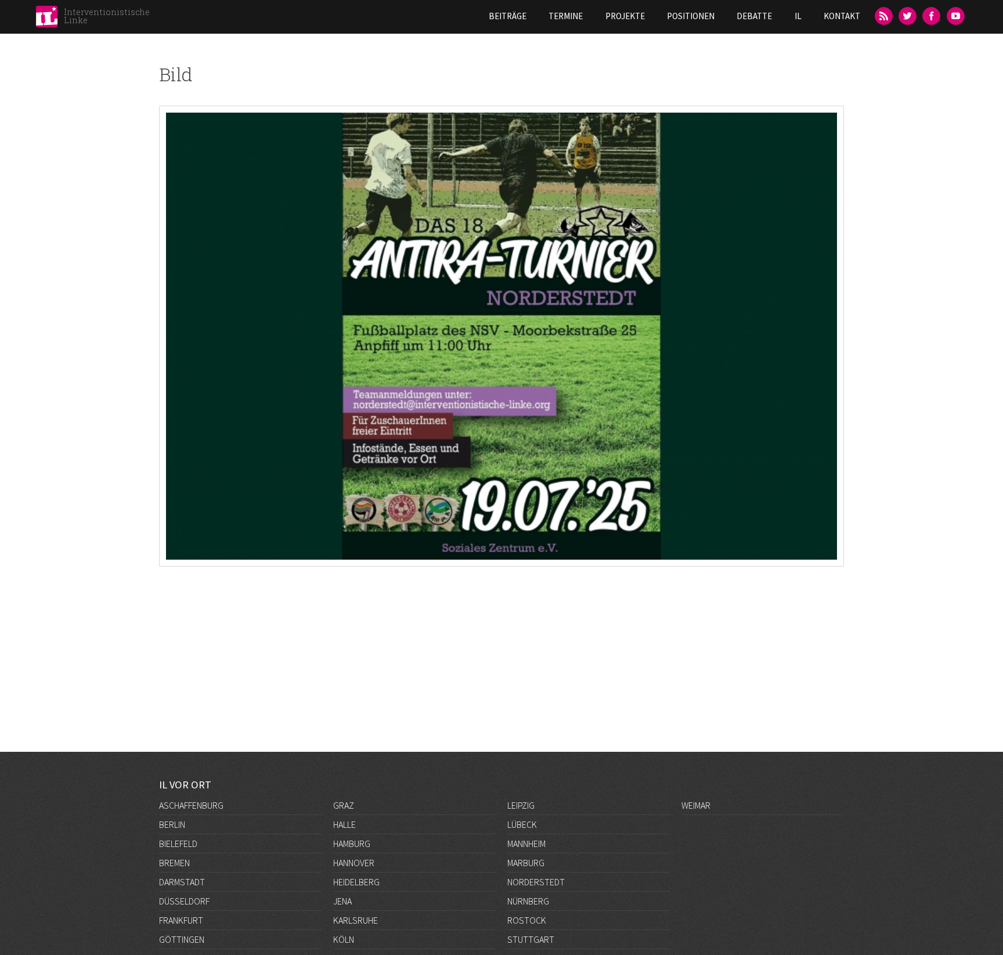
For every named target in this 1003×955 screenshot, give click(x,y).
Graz (343, 805)
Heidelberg (356, 882)
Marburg (525, 862)
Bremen (174, 862)
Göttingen (181, 939)
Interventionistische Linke (107, 16)
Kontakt (842, 16)
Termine (566, 16)
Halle (344, 824)
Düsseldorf (184, 901)
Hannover (353, 862)
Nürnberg (528, 901)
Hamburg (351, 843)
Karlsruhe (355, 920)
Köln (343, 939)
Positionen (691, 16)
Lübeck (522, 824)
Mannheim (526, 843)
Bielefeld (178, 843)
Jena (342, 901)
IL (798, 16)
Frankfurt (181, 920)
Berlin (172, 824)
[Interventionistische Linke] (46, 20)
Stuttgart (530, 939)
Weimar (695, 805)
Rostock (526, 920)
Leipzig (521, 805)
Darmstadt (182, 882)
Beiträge (507, 16)
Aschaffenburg (191, 805)
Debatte (754, 16)
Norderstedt (536, 882)
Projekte (625, 16)
